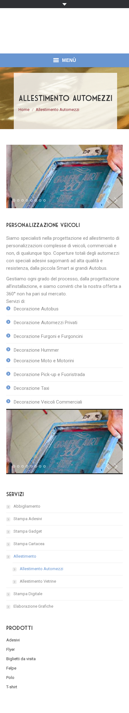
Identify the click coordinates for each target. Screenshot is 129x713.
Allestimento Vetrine (38, 581)
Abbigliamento (26, 506)
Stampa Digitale (27, 593)
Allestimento (24, 556)
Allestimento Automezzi (41, 568)
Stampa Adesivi (27, 518)
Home (23, 109)
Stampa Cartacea (28, 543)
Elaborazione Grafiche (33, 606)
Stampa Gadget (27, 531)
